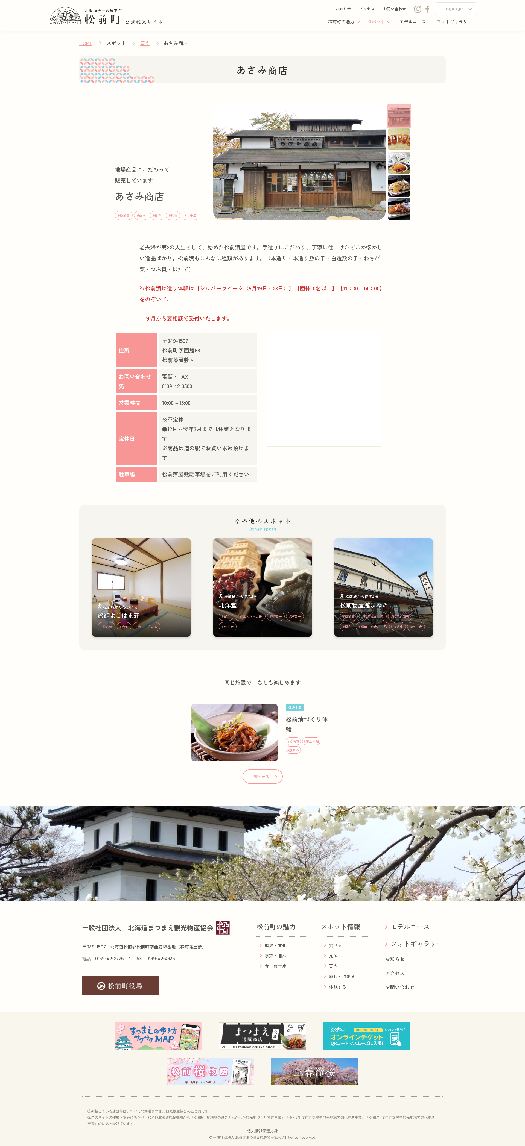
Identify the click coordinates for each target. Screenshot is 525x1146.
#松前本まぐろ (373, 616)
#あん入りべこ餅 (250, 616)
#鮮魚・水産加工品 (373, 626)
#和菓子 (276, 616)
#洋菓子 (295, 616)
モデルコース (412, 21)
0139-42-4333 (160, 959)
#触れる (293, 750)
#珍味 (173, 215)
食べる (335, 945)
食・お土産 (276, 966)
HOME (85, 42)
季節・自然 (276, 955)
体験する (337, 986)
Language (452, 8)
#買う (141, 215)
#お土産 (190, 215)
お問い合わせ (394, 8)
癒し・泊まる (342, 976)
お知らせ (343, 8)
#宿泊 (124, 626)
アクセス (367, 8)
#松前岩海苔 (400, 616)
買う (145, 42)
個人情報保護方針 (262, 1130)
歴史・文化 (276, 945)
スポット (376, 21)
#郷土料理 (311, 741)
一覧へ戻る (259, 776)
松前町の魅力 (341, 21)
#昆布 (157, 215)
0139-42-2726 (109, 959)
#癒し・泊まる (146, 626)
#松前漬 (124, 215)
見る (333, 955)
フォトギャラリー (454, 21)
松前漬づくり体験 (307, 724)
